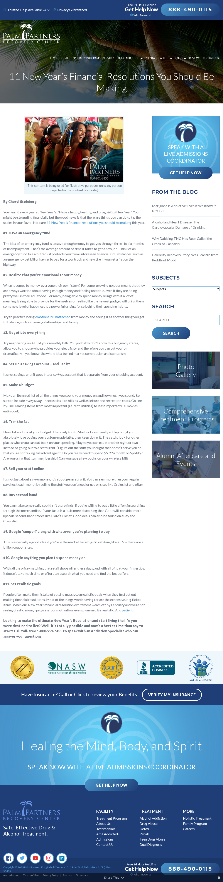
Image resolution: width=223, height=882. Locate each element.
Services (108, 58)
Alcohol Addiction (153, 818)
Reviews (194, 58)
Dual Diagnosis (151, 844)
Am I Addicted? (107, 834)
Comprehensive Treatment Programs (186, 415)
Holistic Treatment (197, 818)
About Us (176, 58)
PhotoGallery (186, 370)
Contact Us (211, 58)
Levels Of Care (60, 58)
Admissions (104, 839)
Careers (189, 829)
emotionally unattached (52, 317)
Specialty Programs (86, 58)
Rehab (144, 834)
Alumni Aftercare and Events (185, 459)
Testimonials (105, 829)
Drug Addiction (129, 58)
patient (127, 610)
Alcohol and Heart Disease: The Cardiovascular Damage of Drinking (179, 224)
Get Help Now (186, 172)
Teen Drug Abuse (152, 839)
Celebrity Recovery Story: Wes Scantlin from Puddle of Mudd (185, 257)
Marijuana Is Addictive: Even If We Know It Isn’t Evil (184, 208)
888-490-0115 (190, 9)
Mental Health (156, 58)
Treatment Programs (112, 818)
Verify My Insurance (172, 694)
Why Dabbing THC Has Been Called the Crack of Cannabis (182, 241)
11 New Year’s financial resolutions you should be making (89, 222)
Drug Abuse (148, 823)
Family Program (195, 823)
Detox (144, 829)
